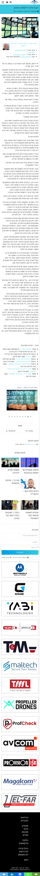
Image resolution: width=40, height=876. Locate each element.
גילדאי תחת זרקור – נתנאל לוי (30, 492)
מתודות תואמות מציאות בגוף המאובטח (32, 515)
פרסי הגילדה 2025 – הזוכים (27, 387)
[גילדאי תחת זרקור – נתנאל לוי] (29, 483)
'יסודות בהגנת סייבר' (22, 361)
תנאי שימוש (14, 868)
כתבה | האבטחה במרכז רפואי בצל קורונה (12, 515)
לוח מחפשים (23, 854)
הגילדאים (24, 817)
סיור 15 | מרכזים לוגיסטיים (12, 482)
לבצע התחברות (30, 444)
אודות (27, 868)
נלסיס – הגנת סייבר (19, 54)
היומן (26, 859)
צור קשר (21, 868)
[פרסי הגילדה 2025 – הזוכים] (22, 400)
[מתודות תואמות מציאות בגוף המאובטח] (29, 505)
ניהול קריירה (23, 848)
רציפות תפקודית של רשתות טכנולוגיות (30, 471)
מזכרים (25, 835)
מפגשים (25, 832)
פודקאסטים (23, 843)
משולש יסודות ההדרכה (13, 471)
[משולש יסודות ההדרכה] (10, 462)
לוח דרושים (23, 851)
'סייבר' (28, 356)
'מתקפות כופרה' (26, 57)
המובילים (24, 820)
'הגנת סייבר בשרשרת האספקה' (18, 364)
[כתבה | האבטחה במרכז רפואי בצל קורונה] (10, 505)
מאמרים (25, 825)
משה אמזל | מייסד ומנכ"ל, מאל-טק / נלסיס (25, 11)
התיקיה (25, 840)
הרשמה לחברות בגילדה (19, 557)
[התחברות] (7, 2)
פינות (26, 828)
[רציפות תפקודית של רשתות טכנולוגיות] (29, 462)
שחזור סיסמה (5, 557)
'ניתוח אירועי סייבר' (23, 359)
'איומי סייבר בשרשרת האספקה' (20, 374)
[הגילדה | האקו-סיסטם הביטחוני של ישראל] (34, 2)
